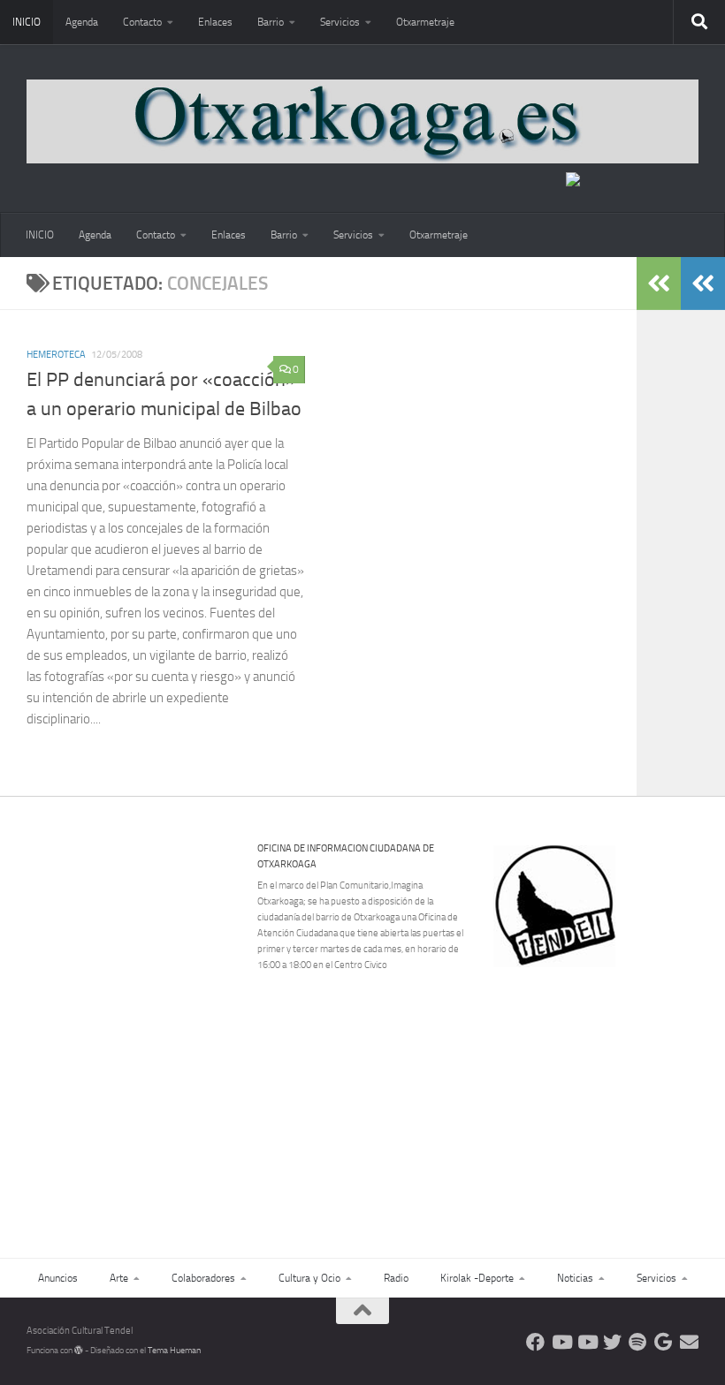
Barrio (270, 22)
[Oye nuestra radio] (638, 1342)
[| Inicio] (362, 121)
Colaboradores (203, 1278)
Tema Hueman (174, 1350)
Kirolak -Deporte (477, 1278)
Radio (396, 1278)
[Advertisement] (607, 1089)
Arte (119, 1278)
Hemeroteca (56, 354)
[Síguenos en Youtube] (561, 1342)
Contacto (142, 22)
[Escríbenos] (689, 1342)
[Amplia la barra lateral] (703, 283)
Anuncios (58, 1278)
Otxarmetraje (425, 22)
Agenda (81, 22)
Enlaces (215, 22)
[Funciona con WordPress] (78, 1350)
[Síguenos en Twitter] (612, 1342)
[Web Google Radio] (663, 1342)
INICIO (26, 22)
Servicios (340, 22)
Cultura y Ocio (309, 1278)
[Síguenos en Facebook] (535, 1342)
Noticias (575, 1278)
